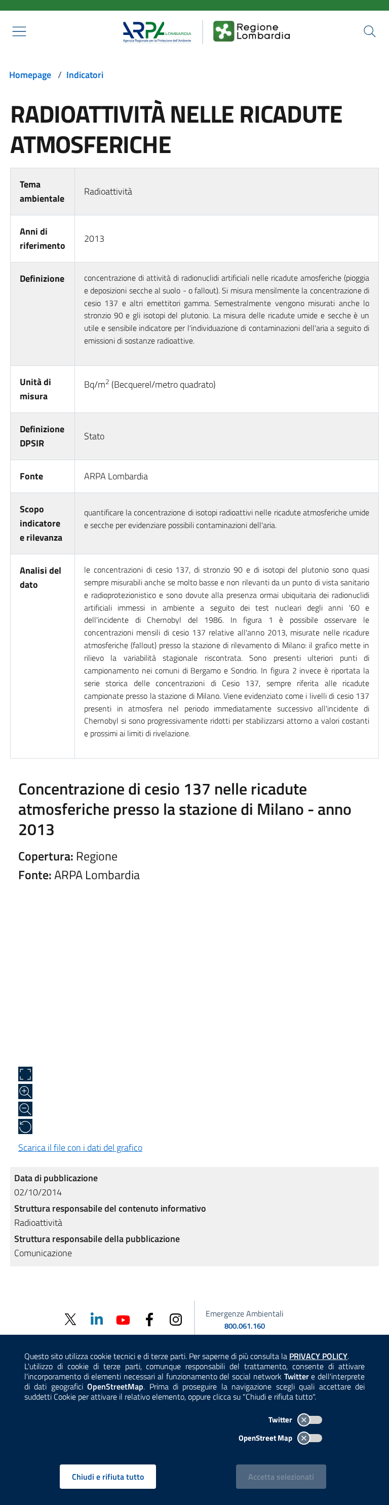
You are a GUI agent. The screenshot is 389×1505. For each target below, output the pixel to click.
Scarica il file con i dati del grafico (80, 1147)
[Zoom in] (25, 1091)
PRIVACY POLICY (318, 1356)
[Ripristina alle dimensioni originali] (25, 1126)
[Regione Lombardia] (251, 31)
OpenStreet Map (266, 1438)
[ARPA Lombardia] (153, 31)
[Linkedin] (97, 1319)
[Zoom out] (25, 1109)
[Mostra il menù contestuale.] (19, 31)
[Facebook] (149, 1319)
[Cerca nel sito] (370, 31)
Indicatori (84, 75)
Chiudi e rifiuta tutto (108, 1477)
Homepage (30, 75)
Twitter (281, 1419)
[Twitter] (70, 1319)
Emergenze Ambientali (245, 1313)
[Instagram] (176, 1319)
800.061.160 (244, 1326)
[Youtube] (123, 1319)
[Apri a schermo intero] (25, 1074)
